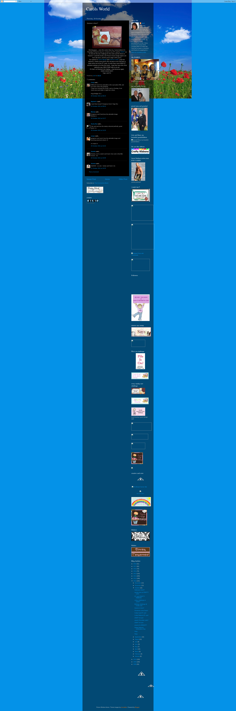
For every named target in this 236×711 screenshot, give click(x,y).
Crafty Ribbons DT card (141, 615)
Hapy (136, 631)
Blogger (137, 707)
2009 (135, 662)
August (137, 639)
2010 (135, 659)
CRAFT (122, 52)
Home (107, 179)
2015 (135, 571)
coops (93, 136)
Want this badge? (140, 493)
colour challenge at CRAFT (140, 601)
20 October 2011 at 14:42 (98, 146)
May (136, 646)
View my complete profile (138, 52)
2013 (135, 576)
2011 (135, 581)
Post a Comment (94, 172)
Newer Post (91, 179)
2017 (135, 566)
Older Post (123, 179)
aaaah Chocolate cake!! (141, 620)
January (137, 656)
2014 (135, 573)
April (136, 649)
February (138, 654)
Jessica (93, 163)
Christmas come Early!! (141, 610)
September (138, 637)
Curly (92, 82)
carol (143, 23)
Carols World (98, 9)
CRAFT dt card (139, 618)
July (136, 641)
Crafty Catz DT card (140, 613)
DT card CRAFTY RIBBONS (140, 597)
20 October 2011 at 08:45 (98, 106)
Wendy (93, 112)
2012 (135, 578)
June (136, 644)
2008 (135, 664)
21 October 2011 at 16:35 (98, 168)
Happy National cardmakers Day (140, 628)
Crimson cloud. (114, 59)
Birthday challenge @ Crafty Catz (141, 604)
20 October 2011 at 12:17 (98, 118)
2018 (135, 564)
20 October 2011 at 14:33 (98, 130)
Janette (93, 151)
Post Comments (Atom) (101, 183)
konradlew (124, 707)
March (137, 651)
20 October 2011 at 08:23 (98, 96)
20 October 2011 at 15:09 (98, 158)
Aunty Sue (94, 124)
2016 (135, 568)
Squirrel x (94, 101)
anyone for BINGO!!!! (141, 625)
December (138, 583)
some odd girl (102, 59)
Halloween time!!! (140, 590)
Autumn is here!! (139, 608)
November (138, 585)
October (137, 588)
